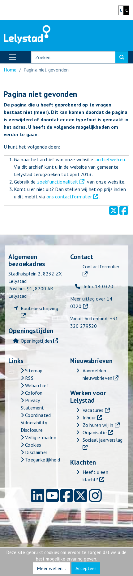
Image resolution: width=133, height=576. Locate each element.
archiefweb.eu (110, 159)
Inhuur (89, 417)
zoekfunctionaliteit (57, 182)
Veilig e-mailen (40, 437)
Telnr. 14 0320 (98, 286)
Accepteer (85, 568)
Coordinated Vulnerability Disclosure (36, 422)
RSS (28, 378)
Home (10, 70)
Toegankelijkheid (42, 460)
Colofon (33, 393)
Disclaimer (35, 452)
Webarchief (36, 385)
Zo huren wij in (98, 425)
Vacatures (93, 410)
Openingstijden (36, 341)
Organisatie (95, 432)
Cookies (32, 445)
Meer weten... (51, 568)
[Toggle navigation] (12, 57)
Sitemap (33, 370)
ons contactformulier (69, 196)
